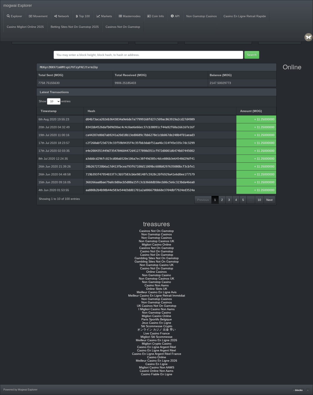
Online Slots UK (156, 288)
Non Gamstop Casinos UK (156, 241)
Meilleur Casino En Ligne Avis (157, 292)
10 (259, 200)
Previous (203, 200)
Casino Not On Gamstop (156, 251)
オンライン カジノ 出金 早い (156, 329)
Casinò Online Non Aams (156, 370)
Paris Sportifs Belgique (156, 319)
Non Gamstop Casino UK (157, 265)
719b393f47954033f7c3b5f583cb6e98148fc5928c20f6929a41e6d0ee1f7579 (140, 174)
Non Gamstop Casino (156, 275)
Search (252, 55)
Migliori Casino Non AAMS (156, 367)
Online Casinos (156, 271)
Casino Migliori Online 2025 (25, 26)
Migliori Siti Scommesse (156, 336)
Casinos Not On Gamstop (123, 26)
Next (269, 200)
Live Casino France (157, 333)
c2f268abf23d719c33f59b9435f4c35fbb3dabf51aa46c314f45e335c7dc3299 (140, 143)
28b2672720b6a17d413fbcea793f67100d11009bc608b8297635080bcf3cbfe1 (140, 166)
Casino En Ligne (156, 364)
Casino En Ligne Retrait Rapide (245, 16)
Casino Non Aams (157, 285)
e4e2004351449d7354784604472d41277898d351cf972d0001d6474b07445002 (140, 150)
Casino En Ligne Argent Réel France (156, 353)
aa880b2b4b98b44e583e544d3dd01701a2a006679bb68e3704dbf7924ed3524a (140, 190)
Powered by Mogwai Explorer (20, 389)
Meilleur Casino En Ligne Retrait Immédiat (156, 295)
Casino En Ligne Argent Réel (156, 347)
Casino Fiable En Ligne (156, 374)
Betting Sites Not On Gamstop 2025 (75, 26)
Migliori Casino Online (156, 244)
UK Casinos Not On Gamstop (156, 305)
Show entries (54, 101)
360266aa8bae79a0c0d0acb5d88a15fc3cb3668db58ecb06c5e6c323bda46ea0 (140, 182)
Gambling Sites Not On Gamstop (157, 258)
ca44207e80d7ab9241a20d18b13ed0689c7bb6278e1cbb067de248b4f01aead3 (140, 135)
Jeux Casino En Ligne (156, 322)
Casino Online (156, 357)
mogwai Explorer (17, 5)
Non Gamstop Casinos (201, 16)
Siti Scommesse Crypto (156, 326)
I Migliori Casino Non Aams (156, 309)
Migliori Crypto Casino (156, 343)
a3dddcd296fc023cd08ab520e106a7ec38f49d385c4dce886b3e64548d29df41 (140, 158)
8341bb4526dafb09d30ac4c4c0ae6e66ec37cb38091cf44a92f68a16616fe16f (140, 127)
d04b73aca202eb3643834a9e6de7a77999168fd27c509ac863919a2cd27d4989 (140, 119)
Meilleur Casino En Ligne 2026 (156, 340)
